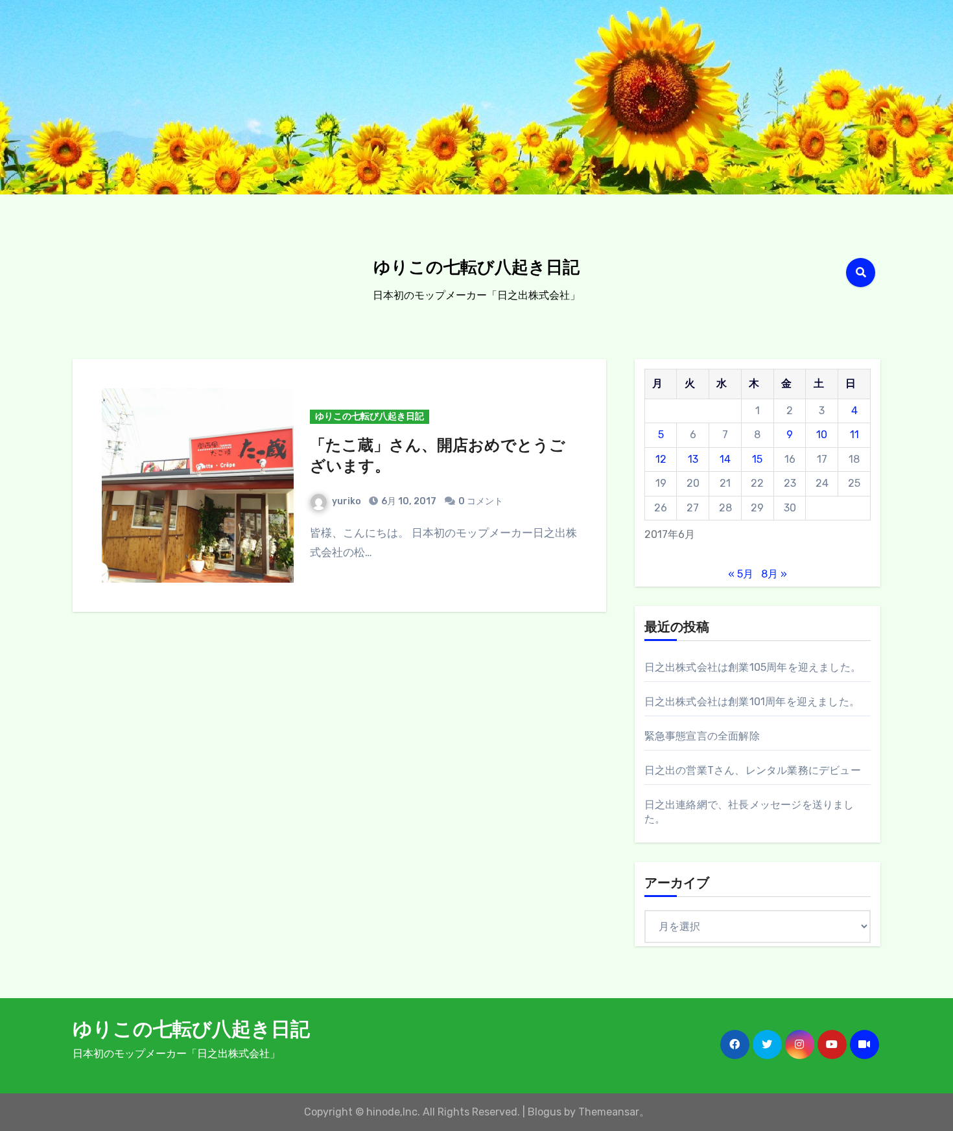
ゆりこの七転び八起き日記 (476, 268)
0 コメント (480, 501)
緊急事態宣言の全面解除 (702, 736)
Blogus (544, 1112)
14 (725, 459)
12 (660, 459)
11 (854, 434)
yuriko (346, 501)
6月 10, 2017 (407, 501)
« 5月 (740, 574)
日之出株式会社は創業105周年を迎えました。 (752, 667)
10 (821, 434)
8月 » (774, 574)
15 (757, 459)
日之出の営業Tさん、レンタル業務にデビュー (752, 770)
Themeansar (608, 1112)
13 (693, 459)
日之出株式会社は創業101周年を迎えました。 (752, 701)
